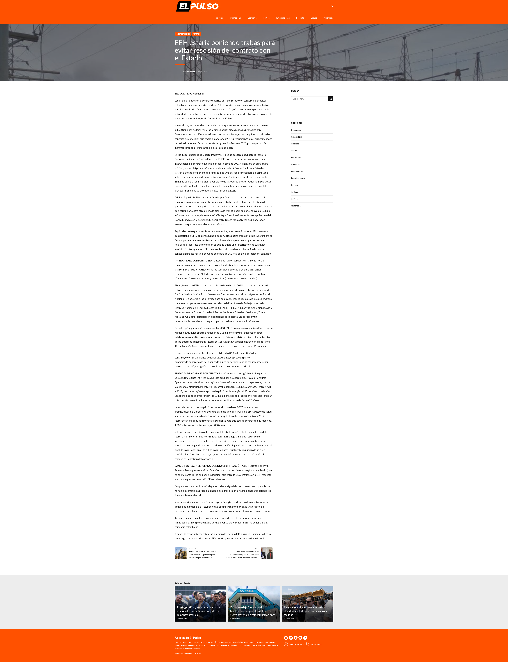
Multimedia (328, 18)
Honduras (219, 18)
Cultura (294, 150)
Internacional (235, 18)
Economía (252, 18)
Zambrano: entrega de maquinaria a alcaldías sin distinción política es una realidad (306, 611)
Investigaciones (283, 18)
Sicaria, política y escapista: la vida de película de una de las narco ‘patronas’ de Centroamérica (198, 611)
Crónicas (295, 144)
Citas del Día (296, 137)
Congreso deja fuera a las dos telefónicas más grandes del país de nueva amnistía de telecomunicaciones (252, 611)
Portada (196, 34)
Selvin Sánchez (189, 72)
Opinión (314, 18)
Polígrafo (300, 18)
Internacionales (298, 171)
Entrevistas (296, 157)
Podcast (294, 192)
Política (266, 18)
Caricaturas (296, 130)
